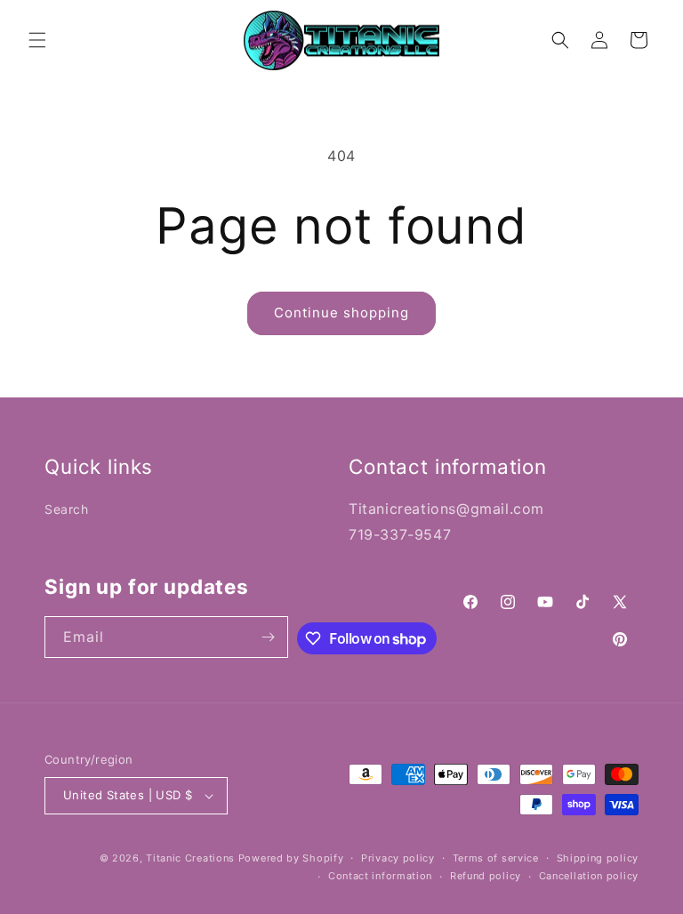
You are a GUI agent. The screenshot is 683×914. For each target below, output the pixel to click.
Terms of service (496, 858)
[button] (37, 40)
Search (66, 509)
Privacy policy (398, 858)
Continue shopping (341, 312)
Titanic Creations (190, 858)
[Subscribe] (267, 637)
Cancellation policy (589, 876)
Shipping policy (598, 858)
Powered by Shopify (291, 858)
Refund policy (485, 876)
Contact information (380, 876)
